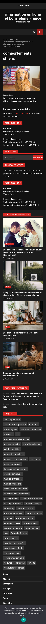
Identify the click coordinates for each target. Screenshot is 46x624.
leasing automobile (13, 503)
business (8, 434)
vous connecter (21, 113)
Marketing (9, 508)
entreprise (35, 459)
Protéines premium (25, 518)
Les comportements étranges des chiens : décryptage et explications (20, 98)
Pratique (7, 588)
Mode (7, 327)
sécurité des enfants (13, 548)
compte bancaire (12, 444)
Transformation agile (14, 558)
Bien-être (33, 424)
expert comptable (12, 464)
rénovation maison (13, 528)
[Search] (34, 32)
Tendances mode (12, 553)
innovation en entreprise (15, 488)
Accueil (6, 574)
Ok (24, 620)
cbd (17, 434)
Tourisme (7, 593)
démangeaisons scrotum (15, 459)
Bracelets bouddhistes (31, 429)
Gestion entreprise (13, 478)
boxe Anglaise (10, 429)
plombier (8, 518)
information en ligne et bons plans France (23, 16)
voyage (31, 562)
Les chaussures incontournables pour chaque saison (23, 315)
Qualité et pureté (12, 523)
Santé (8, 367)
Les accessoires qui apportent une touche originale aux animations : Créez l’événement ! (23, 232)
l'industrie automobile (31, 498)
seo (6, 533)
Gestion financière (12, 483)
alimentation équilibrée (15, 424)
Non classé (9, 244)
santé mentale (31, 528)
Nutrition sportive (26, 508)
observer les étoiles (13, 513)
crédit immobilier (12, 449)
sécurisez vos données (14, 543)
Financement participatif (15, 469)
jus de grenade (11, 498)
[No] (43, 614)
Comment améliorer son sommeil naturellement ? (23, 356)
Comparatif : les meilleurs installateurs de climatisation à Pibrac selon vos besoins (23, 275)
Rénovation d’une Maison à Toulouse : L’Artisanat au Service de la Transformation (22, 396)
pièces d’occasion (34, 513)
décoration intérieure (14, 454)
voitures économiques (14, 562)
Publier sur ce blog (40, 32)
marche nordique (33, 503)
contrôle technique (31, 444)
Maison (8, 287)
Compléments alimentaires (16, 439)
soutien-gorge (11, 538)
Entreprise (8, 584)
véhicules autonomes (14, 567)
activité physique (12, 419)
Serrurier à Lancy (19, 533)
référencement (30, 523)
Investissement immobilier (16, 493)
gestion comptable (12, 474)
